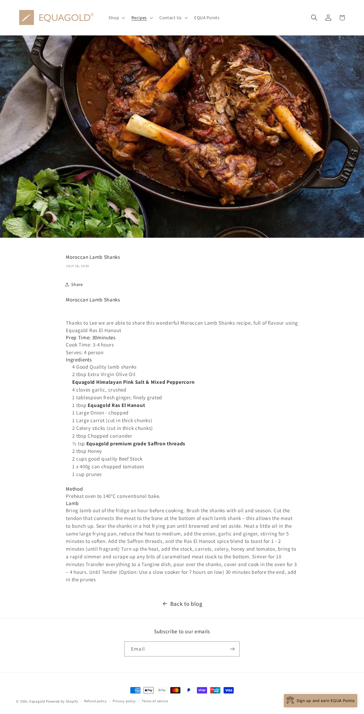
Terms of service (155, 701)
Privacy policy (124, 701)
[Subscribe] (232, 649)
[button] (116, 17)
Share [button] (77, 284)
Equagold (37, 701)
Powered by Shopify (62, 701)
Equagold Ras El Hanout (116, 405)
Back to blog (186, 603)
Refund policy (95, 701)
